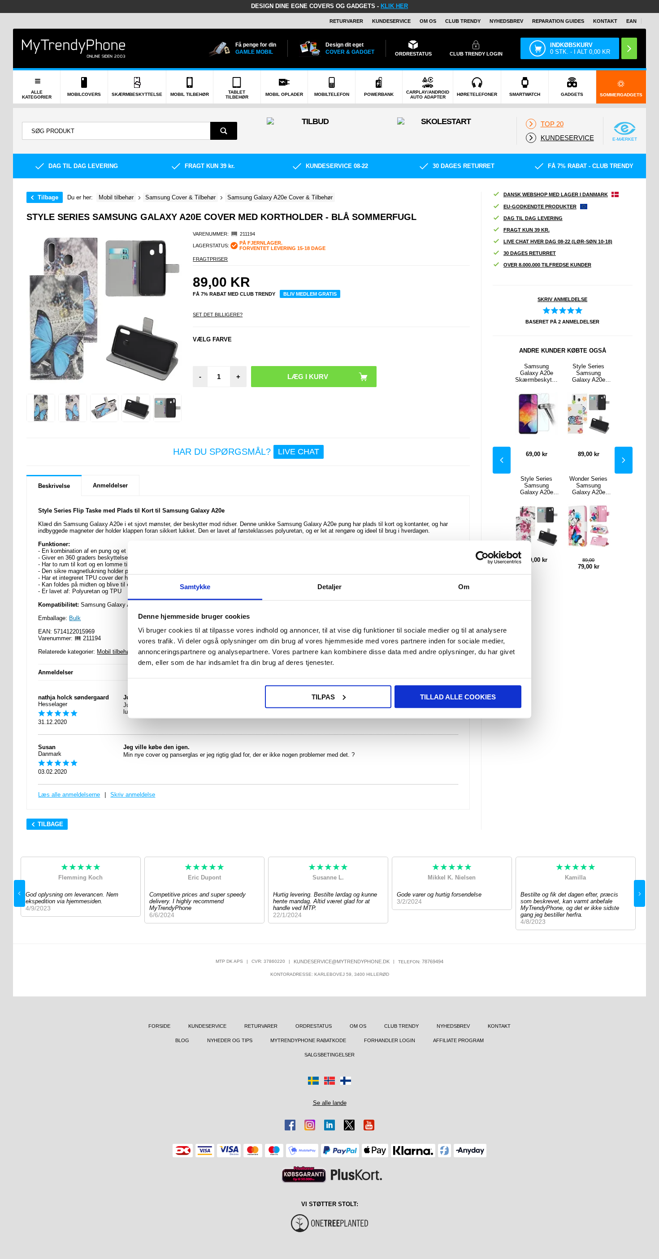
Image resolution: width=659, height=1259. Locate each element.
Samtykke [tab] (195, 587)
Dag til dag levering (533, 218)
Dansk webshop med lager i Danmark (555, 194)
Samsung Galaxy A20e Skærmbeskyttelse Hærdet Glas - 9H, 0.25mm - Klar (536, 373)
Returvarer (346, 21)
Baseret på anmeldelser (562, 321)
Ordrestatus (313, 1026)
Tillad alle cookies (458, 696)
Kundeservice (391, 21)
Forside (159, 1026)
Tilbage (48, 197)
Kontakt (605, 21)
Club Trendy (463, 21)
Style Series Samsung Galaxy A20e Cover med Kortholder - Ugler (588, 373)
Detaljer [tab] (329, 587)
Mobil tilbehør (114, 651)
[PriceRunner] (304, 1174)
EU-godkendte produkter (540, 206)
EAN (631, 21)
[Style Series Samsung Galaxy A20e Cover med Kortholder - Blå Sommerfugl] (40, 408)
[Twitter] (349, 1125)
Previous (502, 460)
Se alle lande (330, 1102)
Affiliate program (458, 1040)
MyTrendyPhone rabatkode (308, 1040)
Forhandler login (389, 1040)
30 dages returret (529, 253)
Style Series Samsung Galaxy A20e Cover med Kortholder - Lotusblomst (536, 485)
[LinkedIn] (329, 1125)
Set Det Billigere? (218, 314)
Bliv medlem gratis (310, 294)
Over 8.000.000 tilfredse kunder (547, 264)
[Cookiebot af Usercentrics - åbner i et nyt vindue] (482, 557)
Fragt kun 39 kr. (526, 230)
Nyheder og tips (229, 1040)
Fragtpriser (210, 259)
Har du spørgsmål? (246, 452)
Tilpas (323, 696)
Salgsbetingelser (329, 1054)
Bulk (75, 618)
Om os (428, 21)
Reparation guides (558, 21)
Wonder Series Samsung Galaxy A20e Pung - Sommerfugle (588, 485)
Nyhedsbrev (506, 21)
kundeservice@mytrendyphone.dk (342, 961)
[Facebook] (290, 1125)
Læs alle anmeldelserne (69, 794)
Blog (182, 1040)
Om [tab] (463, 587)
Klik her (394, 6)
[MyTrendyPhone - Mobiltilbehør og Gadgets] (73, 48)
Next (624, 460)
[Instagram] (309, 1125)
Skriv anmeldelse (132, 794)
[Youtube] (369, 1125)
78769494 (432, 961)
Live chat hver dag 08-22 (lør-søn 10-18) (557, 241)
